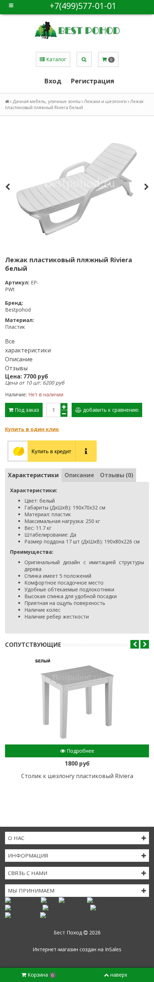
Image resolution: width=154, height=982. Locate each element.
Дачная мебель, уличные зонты (47, 101)
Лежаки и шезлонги (105, 101)
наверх (118, 974)
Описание (19, 359)
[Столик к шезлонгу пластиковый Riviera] (77, 701)
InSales (113, 949)
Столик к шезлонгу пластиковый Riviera (77, 776)
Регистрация (92, 81)
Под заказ (26, 409)
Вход (52, 81)
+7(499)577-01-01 (83, 5)
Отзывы (16, 368)
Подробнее (79, 750)
